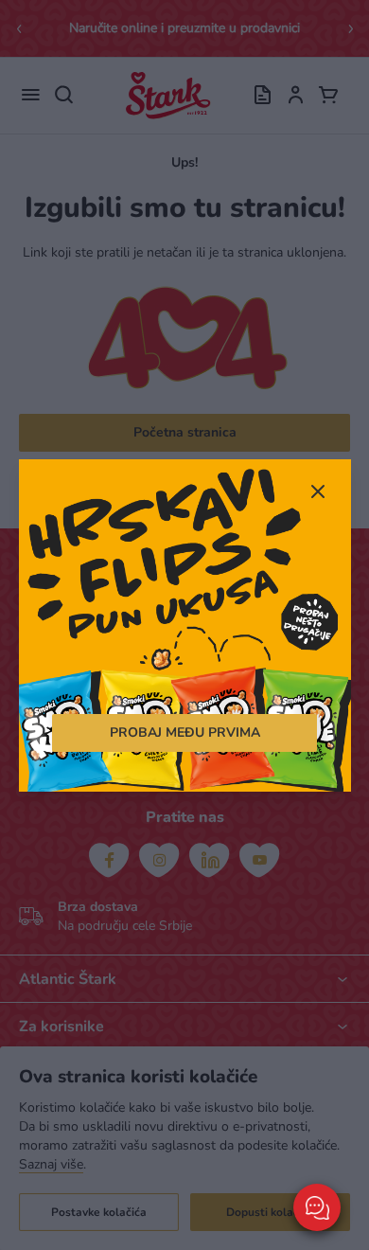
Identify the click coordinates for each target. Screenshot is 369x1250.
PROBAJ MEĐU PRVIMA (185, 732)
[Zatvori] (318, 493)
